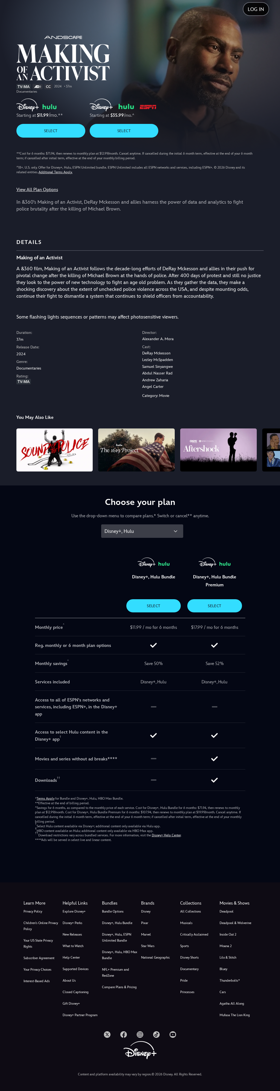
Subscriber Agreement (39, 958)
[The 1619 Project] (136, 449)
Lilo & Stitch (228, 957)
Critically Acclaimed (194, 934)
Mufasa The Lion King (235, 1015)
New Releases (72, 934)
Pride (184, 980)
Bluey (223, 969)
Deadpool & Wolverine (235, 923)
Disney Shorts (189, 957)
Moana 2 (226, 946)
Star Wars (147, 946)
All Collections (190, 911)
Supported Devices (76, 969)
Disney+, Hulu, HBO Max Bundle (119, 955)
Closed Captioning (76, 992)
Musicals (186, 923)
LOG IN (256, 9)
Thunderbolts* (230, 980)
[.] (107, 1034)
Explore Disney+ (74, 911)
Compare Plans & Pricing (119, 987)
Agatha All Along (232, 1003)
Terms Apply (45, 798)
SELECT (50, 131)
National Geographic (155, 957)
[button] (81, 903)
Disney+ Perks (72, 923)
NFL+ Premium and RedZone (115, 973)
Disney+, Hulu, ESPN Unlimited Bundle (116, 937)
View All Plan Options (37, 189)
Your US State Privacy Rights (38, 943)
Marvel (146, 934)
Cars (223, 992)
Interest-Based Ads (37, 981)
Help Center (71, 957)
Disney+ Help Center (166, 835)
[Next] (270, 449)
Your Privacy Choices (37, 969)
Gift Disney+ (71, 1003)
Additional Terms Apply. (55, 172)
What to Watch (73, 946)
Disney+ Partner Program (80, 1015)
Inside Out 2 (228, 934)
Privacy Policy (33, 911)
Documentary (189, 969)
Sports (184, 946)
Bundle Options (113, 911)
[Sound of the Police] (54, 449)
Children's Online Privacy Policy (41, 926)
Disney (145, 911)
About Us (69, 980)
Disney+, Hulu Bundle (117, 923)
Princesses (187, 992)
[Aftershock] (218, 449)
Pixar (144, 923)
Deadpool (227, 911)
